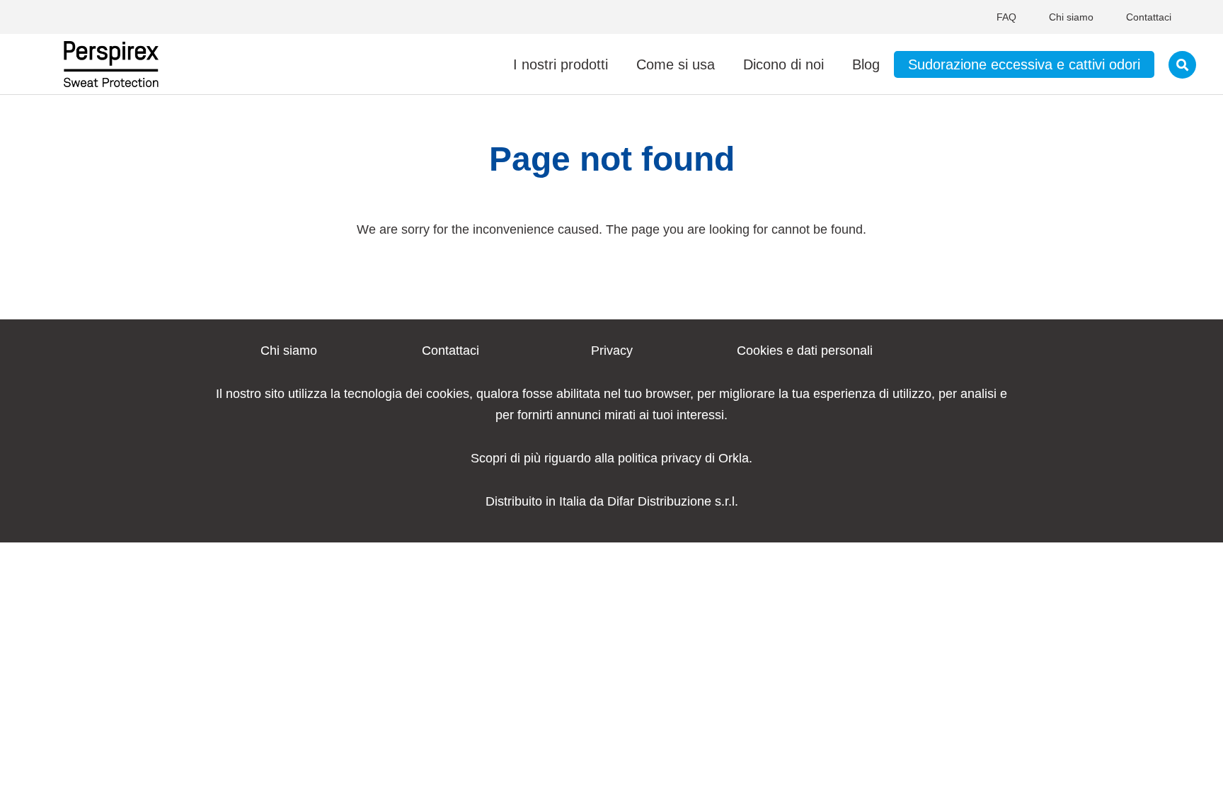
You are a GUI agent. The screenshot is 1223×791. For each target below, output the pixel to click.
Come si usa (675, 64)
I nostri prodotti (560, 64)
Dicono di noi (783, 64)
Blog (866, 64)
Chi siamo (1071, 17)
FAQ (1006, 17)
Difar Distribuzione (659, 501)
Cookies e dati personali (805, 350)
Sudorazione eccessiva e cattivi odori (1024, 64)
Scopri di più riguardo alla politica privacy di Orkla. (611, 458)
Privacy (612, 350)
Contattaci (1148, 17)
